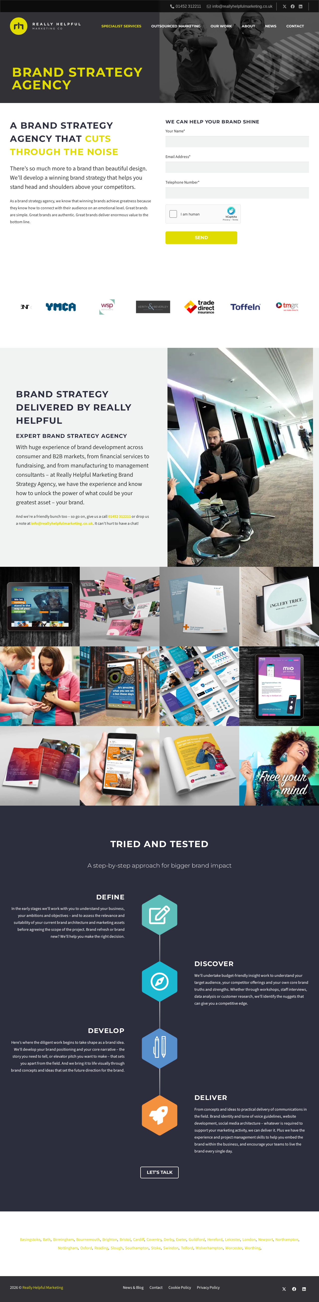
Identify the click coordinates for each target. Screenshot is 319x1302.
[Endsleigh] (199, 766)
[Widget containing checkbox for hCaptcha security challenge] (203, 214)
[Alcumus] (199, 686)
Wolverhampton (209, 1248)
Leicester (232, 1239)
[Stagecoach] (120, 686)
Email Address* (178, 156)
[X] (285, 6)
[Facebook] (293, 6)
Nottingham (68, 1248)
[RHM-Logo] (45, 26)
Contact (156, 1287)
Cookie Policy (179, 1287)
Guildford (197, 1239)
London (249, 1239)
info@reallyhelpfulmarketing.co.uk (62, 523)
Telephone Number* (182, 182)
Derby (168, 1239)
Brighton (109, 1239)
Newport (265, 1239)
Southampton (137, 1248)
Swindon (170, 1248)
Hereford (215, 1239)
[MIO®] (279, 686)
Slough (117, 1248)
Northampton (286, 1239)
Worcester (233, 1248)
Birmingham (63, 1239)
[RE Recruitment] (40, 766)
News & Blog (133, 1287)
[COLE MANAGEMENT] (199, 606)
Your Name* (175, 131)
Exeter (181, 1239)
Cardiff (138, 1239)
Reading (101, 1248)
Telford (187, 1248)
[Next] (288, 307)
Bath (47, 1239)
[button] (143, 26)
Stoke (156, 1248)
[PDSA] (40, 686)
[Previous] (31, 307)
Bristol (125, 1239)
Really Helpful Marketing (42, 1287)
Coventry (154, 1239)
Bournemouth (88, 1239)
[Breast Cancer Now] (120, 606)
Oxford (86, 1248)
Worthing (252, 1248)
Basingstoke (30, 1239)
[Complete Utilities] (40, 606)
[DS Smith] (120, 766)
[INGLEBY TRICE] (279, 606)
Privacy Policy (208, 1287)
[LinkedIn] (301, 6)
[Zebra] (279, 766)
